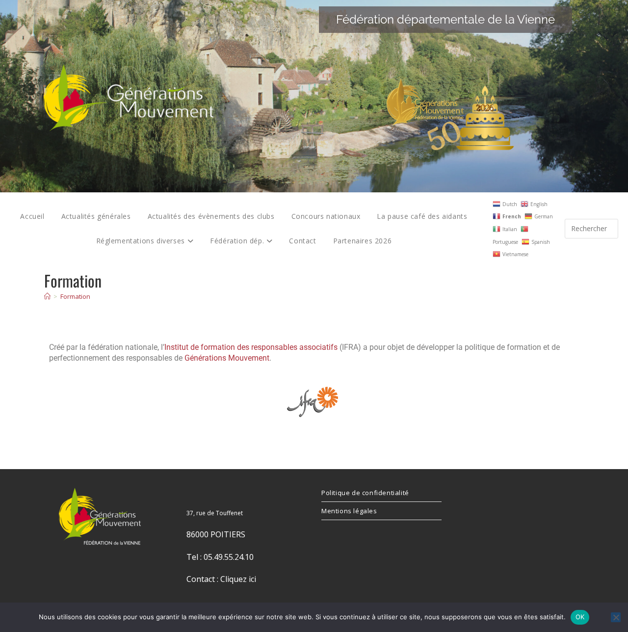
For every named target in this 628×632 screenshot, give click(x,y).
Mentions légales (349, 510)
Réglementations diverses (141, 240)
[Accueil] (47, 296)
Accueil (32, 216)
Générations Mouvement (226, 358)
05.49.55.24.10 (229, 557)
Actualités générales (96, 216)
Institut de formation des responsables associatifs (251, 347)
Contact (302, 240)
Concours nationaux (326, 216)
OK (580, 617)
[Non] (616, 617)
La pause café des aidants (422, 216)
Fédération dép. (238, 240)
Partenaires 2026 (362, 240)
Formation (75, 296)
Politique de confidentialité (365, 492)
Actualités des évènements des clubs (211, 216)
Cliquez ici (238, 579)
